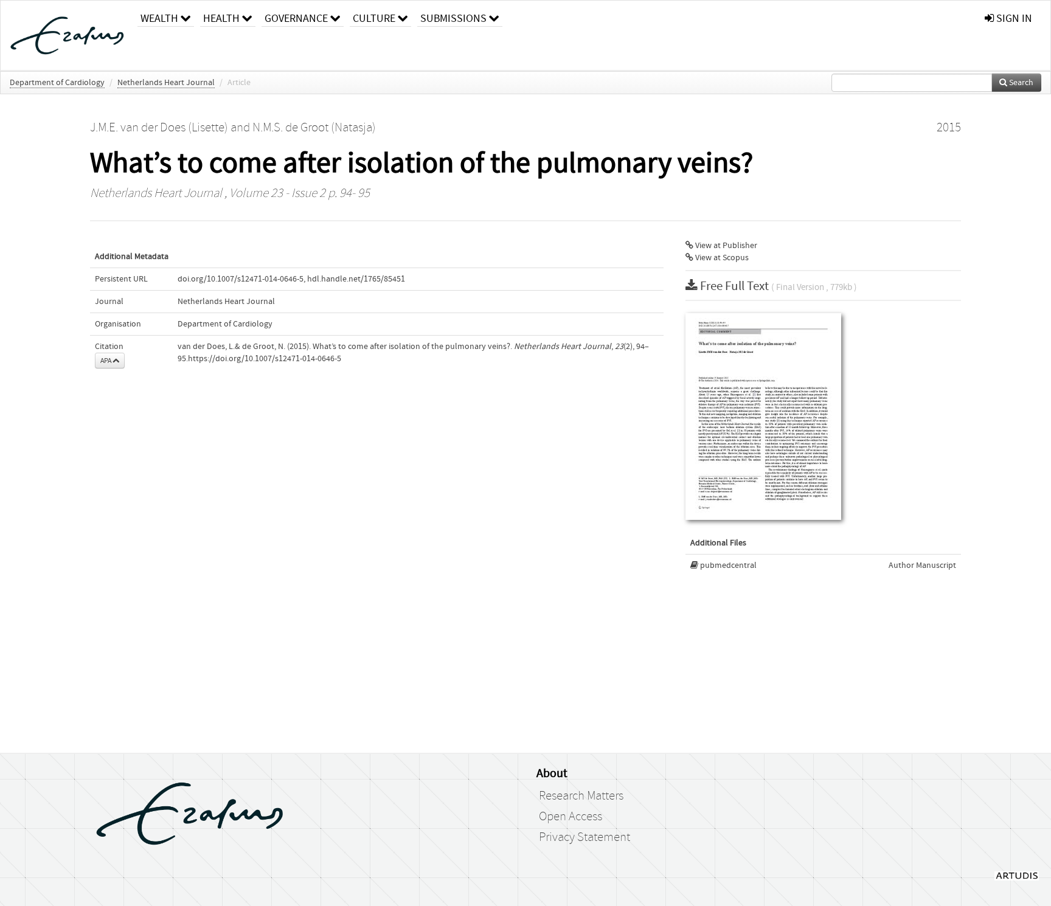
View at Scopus (721, 258)
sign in (1013, 18)
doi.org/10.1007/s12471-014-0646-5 (241, 279)
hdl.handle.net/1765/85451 (356, 279)
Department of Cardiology (57, 83)
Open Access (570, 816)
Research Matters (581, 796)
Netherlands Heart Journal (166, 83)
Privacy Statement (584, 837)
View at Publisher (725, 246)
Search (1020, 83)
